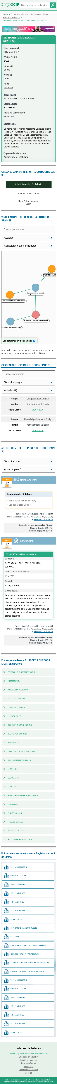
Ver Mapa (8, 87)
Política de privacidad (28, 1069)
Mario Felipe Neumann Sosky (37, 419)
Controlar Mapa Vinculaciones (17, 340)
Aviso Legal (28, 1066)
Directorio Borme (28, 1063)
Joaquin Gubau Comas (38, 398)
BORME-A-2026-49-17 (43, 519)
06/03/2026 (37, 409)
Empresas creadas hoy (28, 1056)
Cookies (28, 1072)
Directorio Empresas (28, 1060)
